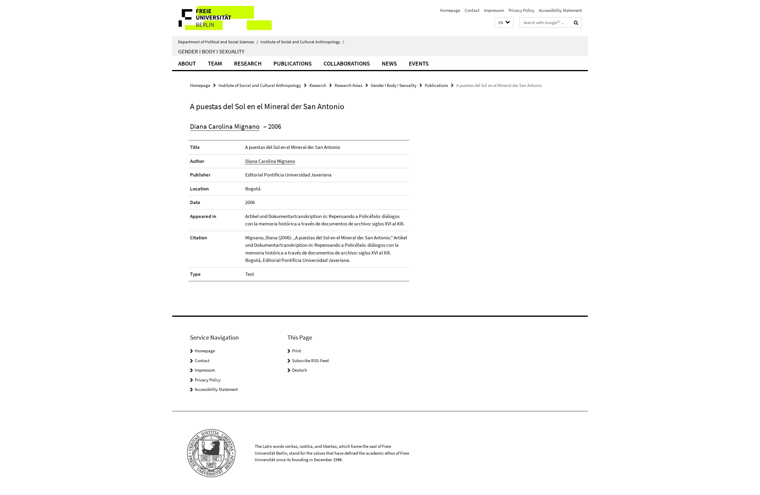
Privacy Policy (521, 10)
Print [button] (296, 351)
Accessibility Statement (560, 10)
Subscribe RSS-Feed (310, 360)
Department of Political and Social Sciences (218, 42)
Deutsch (299, 370)
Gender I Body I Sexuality (211, 51)
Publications (292, 63)
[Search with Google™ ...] (576, 22)
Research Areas (348, 85)
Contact (472, 10)
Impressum (494, 10)
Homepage (450, 10)
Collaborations (347, 63)
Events (419, 63)
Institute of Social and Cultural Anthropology (302, 42)
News (389, 63)
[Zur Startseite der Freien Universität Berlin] (222, 18)
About (187, 63)
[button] (504, 22)
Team (215, 63)
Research (248, 63)
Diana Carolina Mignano (224, 126)
